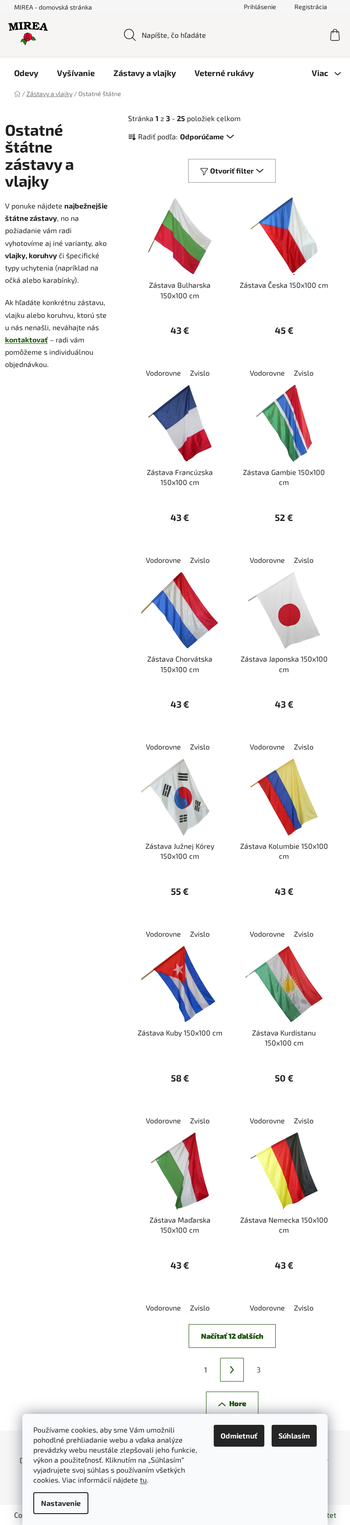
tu (143, 1479)
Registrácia (310, 6)
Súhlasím (294, 1435)
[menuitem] (26, 72)
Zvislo (200, 372)
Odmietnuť (239, 1435)
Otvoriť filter (232, 170)
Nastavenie (61, 1503)
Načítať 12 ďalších (232, 1335)
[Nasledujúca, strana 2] (232, 1370)
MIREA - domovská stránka (53, 7)
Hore (237, 1403)
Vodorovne (163, 372)
